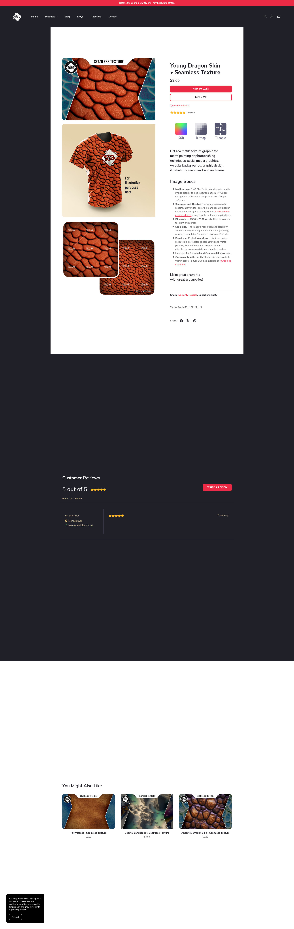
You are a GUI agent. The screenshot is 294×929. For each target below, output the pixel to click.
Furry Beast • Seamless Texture (88, 833)
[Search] (265, 16)
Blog (67, 16)
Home (34, 16)
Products (50, 16)
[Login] (271, 16)
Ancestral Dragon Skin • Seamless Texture (205, 833)
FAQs (80, 16)
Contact (113, 16)
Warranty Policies (187, 295)
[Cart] (280, 16)
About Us (96, 16)
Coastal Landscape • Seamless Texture (147, 833)
